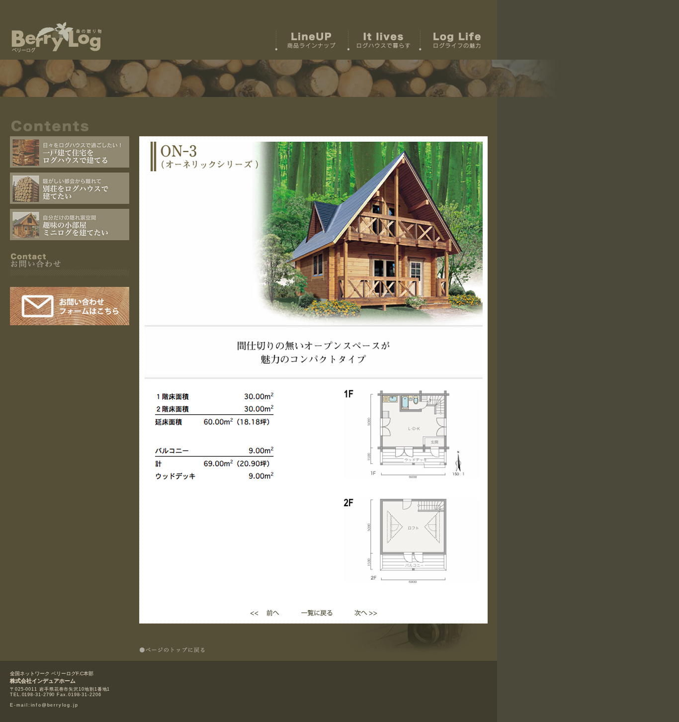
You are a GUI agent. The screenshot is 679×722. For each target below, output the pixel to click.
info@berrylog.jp (55, 705)
